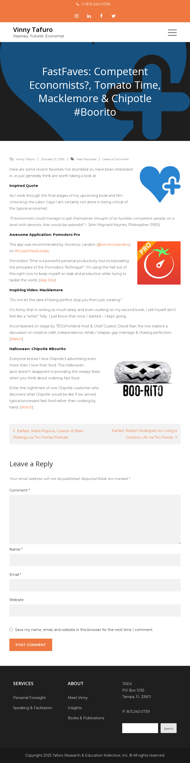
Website (16, 600)
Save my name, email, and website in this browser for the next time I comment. (84, 629)
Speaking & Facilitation (32, 708)
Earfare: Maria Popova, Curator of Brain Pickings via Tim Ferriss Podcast (48, 434)
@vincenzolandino (113, 244)
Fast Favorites (86, 159)
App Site (47, 280)
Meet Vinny (78, 698)
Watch (16, 339)
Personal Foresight (29, 698)
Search (168, 728)
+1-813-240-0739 (95, 4)
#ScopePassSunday (32, 251)
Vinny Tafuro (33, 29)
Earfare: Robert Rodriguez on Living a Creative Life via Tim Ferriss (144, 434)
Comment (19, 490)
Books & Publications (86, 718)
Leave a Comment (115, 159)
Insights (75, 708)
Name (16, 549)
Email (15, 574)
